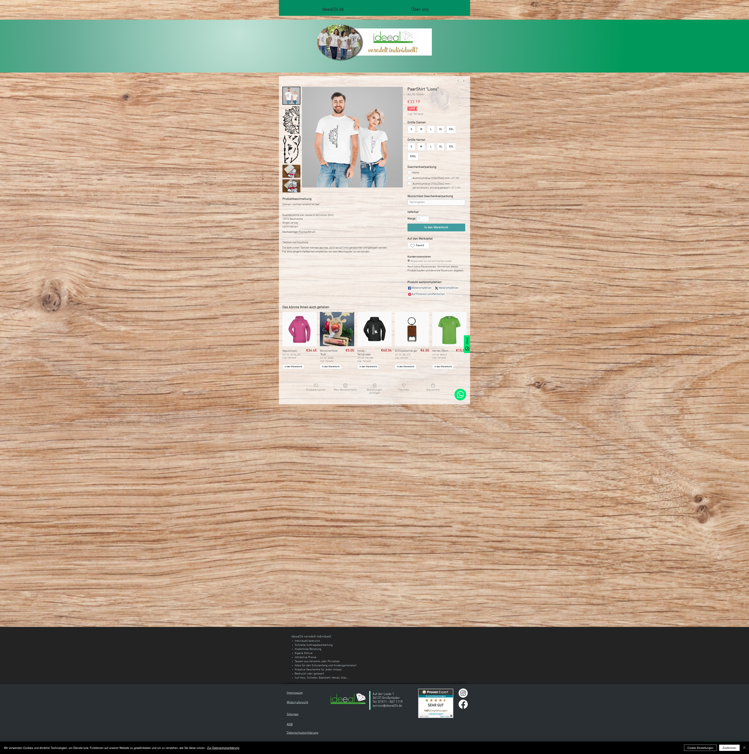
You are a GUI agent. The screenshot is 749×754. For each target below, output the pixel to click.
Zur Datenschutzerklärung (223, 748)
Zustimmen (729, 748)
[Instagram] (463, 693)
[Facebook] (463, 704)
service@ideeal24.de (387, 706)
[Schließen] (744, 748)
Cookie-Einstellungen (700, 748)
